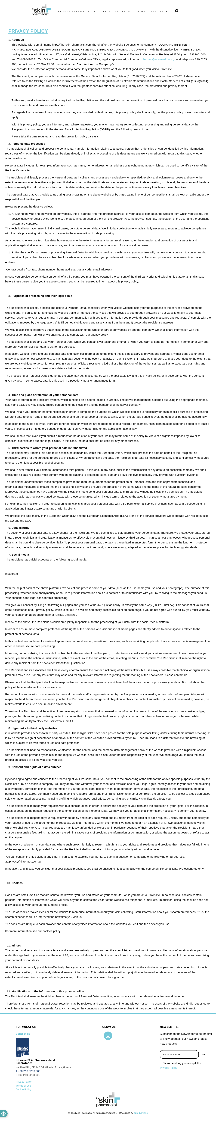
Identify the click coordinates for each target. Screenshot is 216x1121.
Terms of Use (23, 1085)
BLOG (142, 11)
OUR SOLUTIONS (113, 11)
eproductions (141, 1113)
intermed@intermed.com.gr (158, 59)
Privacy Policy (23, 1081)
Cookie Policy (23, 1089)
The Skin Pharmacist (74, 11)
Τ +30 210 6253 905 (28, 1071)
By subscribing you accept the (180, 1066)
